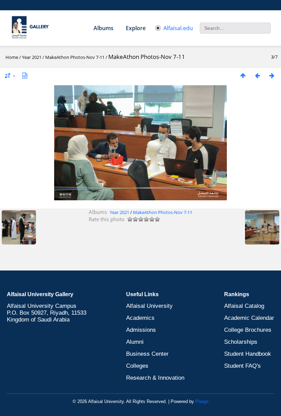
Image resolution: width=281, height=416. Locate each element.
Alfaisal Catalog (244, 306)
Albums (103, 28)
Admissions (141, 330)
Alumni (135, 342)
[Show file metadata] (24, 75)
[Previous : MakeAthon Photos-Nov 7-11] (257, 75)
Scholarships (240, 342)
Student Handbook (247, 354)
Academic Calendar (249, 318)
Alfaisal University (149, 306)
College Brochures (247, 330)
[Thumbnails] (243, 75)
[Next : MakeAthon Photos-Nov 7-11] (272, 75)
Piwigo (201, 401)
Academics (140, 318)
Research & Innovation (155, 378)
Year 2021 (31, 57)
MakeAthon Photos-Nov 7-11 (75, 57)
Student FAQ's (242, 366)
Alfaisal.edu (178, 28)
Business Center (147, 354)
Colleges (137, 366)
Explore (136, 28)
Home (11, 57)
